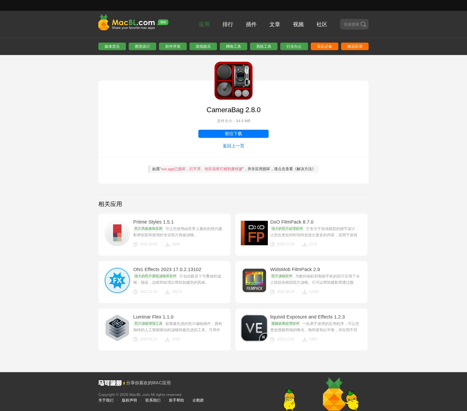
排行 (227, 24)
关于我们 (106, 400)
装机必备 (324, 46)
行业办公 (294, 46)
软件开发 (173, 46)
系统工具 (263, 46)
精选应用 (354, 46)
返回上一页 (233, 145)
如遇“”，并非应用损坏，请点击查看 (234, 169)
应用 (204, 24)
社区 (321, 24)
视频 (298, 24)
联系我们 (153, 400)
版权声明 (129, 400)
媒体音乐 (112, 46)
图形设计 (142, 46)
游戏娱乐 (203, 46)
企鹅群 (198, 400)
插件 (251, 24)
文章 (274, 24)
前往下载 (233, 133)
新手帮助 (176, 400)
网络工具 (233, 46)
